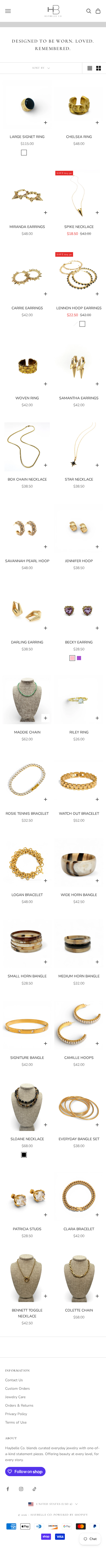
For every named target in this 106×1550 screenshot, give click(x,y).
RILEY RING (79, 732)
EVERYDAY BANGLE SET (79, 1139)
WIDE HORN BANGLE (79, 894)
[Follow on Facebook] (7, 1489)
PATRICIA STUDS (27, 1229)
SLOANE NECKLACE (27, 1139)
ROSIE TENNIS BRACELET (27, 813)
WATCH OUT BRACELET (79, 813)
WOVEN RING (27, 398)
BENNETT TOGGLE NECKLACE (27, 1313)
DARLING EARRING (27, 642)
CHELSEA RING (79, 136)
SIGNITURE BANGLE (27, 1057)
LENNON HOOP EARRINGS (79, 308)
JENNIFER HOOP (79, 561)
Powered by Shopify (71, 1514)
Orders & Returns (19, 1405)
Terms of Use (15, 1422)
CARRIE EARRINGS (27, 308)
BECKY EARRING (79, 642)
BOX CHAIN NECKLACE (27, 479)
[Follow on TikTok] (34, 1489)
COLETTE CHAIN (79, 1310)
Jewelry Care (15, 1397)
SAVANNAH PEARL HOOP (27, 561)
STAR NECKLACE (79, 479)
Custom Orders (17, 1388)
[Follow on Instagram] (21, 1489)
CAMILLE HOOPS (79, 1057)
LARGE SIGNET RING (27, 136)
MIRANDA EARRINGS (27, 226)
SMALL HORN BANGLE (27, 976)
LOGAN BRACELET (27, 894)
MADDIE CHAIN (27, 732)
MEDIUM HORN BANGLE (79, 976)
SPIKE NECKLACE (79, 226)
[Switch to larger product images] (89, 68)
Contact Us (14, 1380)
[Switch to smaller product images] (98, 68)
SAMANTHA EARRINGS (79, 398)
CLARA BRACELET (79, 1229)
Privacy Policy (16, 1414)
